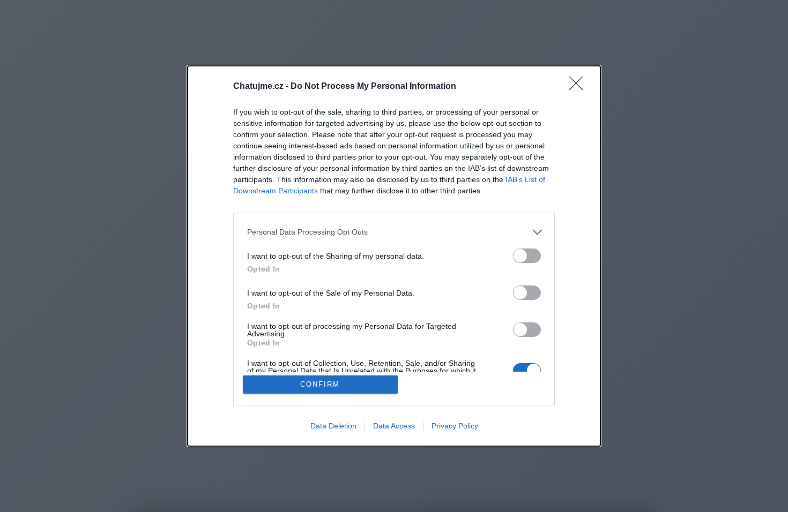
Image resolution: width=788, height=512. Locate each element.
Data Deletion (333, 425)
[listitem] (394, 232)
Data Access (394, 425)
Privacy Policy (455, 425)
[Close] (579, 87)
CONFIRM (320, 384)
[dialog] (394, 256)
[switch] (527, 256)
